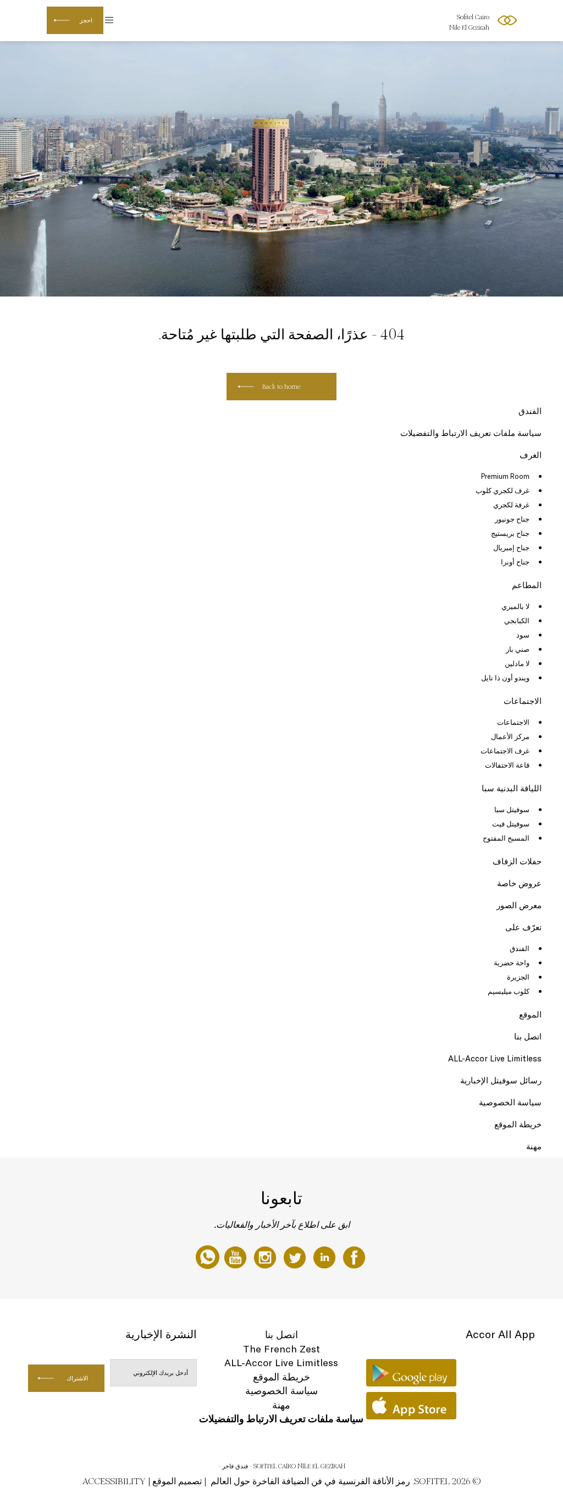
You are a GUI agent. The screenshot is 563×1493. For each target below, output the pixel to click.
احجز (86, 20)
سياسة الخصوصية (510, 1102)
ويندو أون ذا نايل (505, 677)
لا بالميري (515, 606)
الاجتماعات (523, 701)
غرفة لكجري (511, 504)
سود (522, 634)
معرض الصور (519, 905)
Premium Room (505, 476)
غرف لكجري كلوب (502, 490)
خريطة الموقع (518, 1124)
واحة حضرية (511, 962)
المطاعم (527, 585)
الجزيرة (518, 976)
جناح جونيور (512, 519)
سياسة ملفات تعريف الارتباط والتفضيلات (471, 433)
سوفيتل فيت (510, 823)
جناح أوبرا (515, 561)
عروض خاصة (519, 883)
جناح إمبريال (511, 547)
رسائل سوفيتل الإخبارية (501, 1080)
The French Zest (281, 1349)
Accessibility (114, 1481)
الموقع (530, 1014)
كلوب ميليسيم (508, 991)
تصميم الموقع (177, 1481)
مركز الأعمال (510, 736)
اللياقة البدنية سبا (512, 788)
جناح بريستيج (510, 533)
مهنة (534, 1146)
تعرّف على (523, 927)
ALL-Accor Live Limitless (495, 1058)
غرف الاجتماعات (505, 750)
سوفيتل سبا (511, 809)
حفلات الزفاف (517, 861)
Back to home (281, 386)
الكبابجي (516, 620)
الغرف (531, 455)
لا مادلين (517, 663)
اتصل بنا (528, 1036)
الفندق (530, 411)
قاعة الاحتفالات (507, 765)
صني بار (517, 649)
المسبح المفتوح (506, 838)
